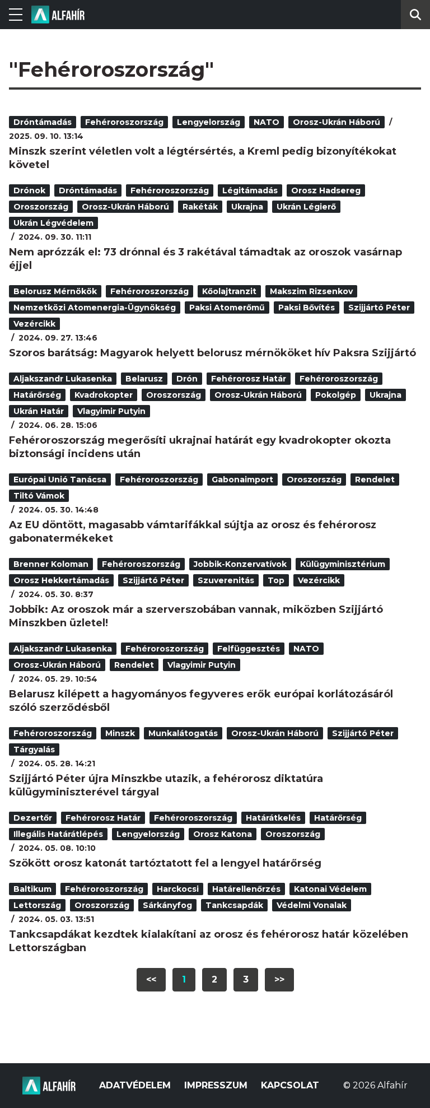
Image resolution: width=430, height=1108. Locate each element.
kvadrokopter (103, 395)
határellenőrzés (246, 889)
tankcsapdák (234, 905)
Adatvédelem (135, 1085)
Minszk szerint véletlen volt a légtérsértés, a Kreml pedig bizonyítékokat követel (202, 158)
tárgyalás (34, 749)
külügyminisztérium (342, 564)
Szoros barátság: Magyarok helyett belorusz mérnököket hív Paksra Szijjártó (212, 353)
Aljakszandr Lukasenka (62, 379)
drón (187, 379)
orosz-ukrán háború (336, 122)
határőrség (37, 395)
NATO (266, 122)
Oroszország (40, 207)
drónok (29, 190)
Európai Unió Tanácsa (59, 479)
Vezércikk (34, 324)
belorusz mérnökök (55, 291)
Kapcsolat (290, 1085)
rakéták (200, 207)
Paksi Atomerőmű (227, 307)
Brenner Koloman (50, 564)
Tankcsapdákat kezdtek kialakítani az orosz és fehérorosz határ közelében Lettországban (208, 941)
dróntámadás (42, 122)
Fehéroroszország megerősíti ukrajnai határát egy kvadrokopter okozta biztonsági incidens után (200, 447)
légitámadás (250, 190)
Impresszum (215, 1085)
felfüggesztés (248, 649)
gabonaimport (242, 479)
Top (276, 580)
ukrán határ (38, 411)
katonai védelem (330, 889)
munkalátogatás (183, 733)
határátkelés (273, 818)
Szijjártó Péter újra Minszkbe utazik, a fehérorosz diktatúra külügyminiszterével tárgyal (166, 785)
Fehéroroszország (124, 122)
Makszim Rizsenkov (311, 291)
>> (279, 979)
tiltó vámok (38, 496)
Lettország (37, 905)
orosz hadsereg (326, 190)
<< (151, 979)
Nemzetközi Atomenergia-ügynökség (94, 307)
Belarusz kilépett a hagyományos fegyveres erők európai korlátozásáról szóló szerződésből (201, 701)
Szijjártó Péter (379, 307)
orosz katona (222, 834)
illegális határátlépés (58, 834)
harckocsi (178, 889)
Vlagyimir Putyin (111, 411)
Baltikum (32, 889)
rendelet (375, 479)
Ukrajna (247, 207)
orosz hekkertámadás (61, 580)
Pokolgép (335, 395)
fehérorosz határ (248, 379)
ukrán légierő (306, 207)
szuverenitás (226, 580)
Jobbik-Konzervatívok (240, 564)
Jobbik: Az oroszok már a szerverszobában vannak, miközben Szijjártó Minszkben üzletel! (196, 616)
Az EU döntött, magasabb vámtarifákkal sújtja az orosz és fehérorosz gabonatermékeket (192, 531)
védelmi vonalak (312, 905)
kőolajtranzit (229, 291)
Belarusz (144, 379)
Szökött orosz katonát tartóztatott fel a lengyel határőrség (165, 863)
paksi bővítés (306, 307)
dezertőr (32, 818)
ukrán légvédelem (53, 223)
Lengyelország (208, 122)
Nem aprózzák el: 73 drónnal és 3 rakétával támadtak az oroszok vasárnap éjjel (205, 259)
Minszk (120, 733)
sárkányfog (167, 905)
